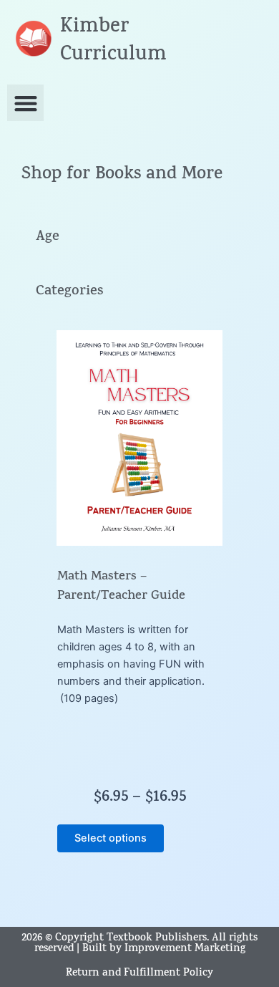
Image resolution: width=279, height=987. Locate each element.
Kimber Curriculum (113, 42)
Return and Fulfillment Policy (139, 974)
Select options (110, 838)
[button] (25, 103)
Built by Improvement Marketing (163, 949)
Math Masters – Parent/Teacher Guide (121, 587)
